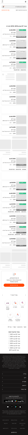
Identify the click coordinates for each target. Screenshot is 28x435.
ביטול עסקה (22, 428)
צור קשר (5, 423)
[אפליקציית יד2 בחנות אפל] (20, 406)
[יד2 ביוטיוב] (8, 406)
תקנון (22, 420)
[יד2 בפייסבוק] (12, 406)
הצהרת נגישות (14, 420)
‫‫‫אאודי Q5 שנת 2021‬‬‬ (15, 336)
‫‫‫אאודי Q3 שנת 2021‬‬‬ (15, 334)
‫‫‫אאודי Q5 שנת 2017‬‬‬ (15, 339)
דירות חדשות (5, 428)
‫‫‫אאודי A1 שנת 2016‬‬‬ (15, 345)
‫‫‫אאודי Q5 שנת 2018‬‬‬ (15, 341)
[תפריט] (25, 1)
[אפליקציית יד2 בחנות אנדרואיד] (16, 406)
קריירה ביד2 (14, 428)
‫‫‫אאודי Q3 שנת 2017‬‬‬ (14, 350)
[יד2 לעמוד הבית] (14, 2)
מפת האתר (14, 423)
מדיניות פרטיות (5, 420)
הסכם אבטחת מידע (22, 424)
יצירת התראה (5, 10)
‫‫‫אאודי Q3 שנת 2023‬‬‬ (15, 343)
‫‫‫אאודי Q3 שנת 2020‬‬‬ (15, 348)
